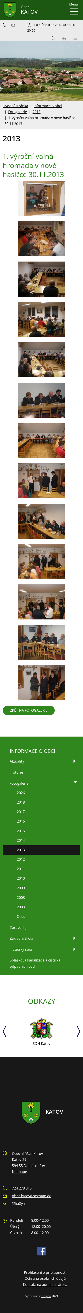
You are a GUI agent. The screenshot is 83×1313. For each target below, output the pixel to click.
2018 (21, 802)
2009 (21, 888)
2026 (21, 792)
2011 (21, 868)
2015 (21, 831)
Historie (16, 772)
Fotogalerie (17, 111)
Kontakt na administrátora (45, 1284)
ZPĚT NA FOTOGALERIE (29, 710)
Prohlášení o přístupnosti (45, 1272)
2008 (21, 897)
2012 (21, 859)
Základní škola (21, 938)
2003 (21, 907)
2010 (21, 878)
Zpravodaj (18, 927)
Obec (21, 916)
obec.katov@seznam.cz (31, 1195)
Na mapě (19, 1171)
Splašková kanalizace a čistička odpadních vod (35, 963)
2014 (21, 840)
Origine (46, 1296)
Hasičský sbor (21, 949)
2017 (21, 811)
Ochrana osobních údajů (45, 1278)
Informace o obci (48, 105)
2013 (37, 111)
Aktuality (17, 761)
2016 (21, 821)
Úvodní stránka (15, 105)
